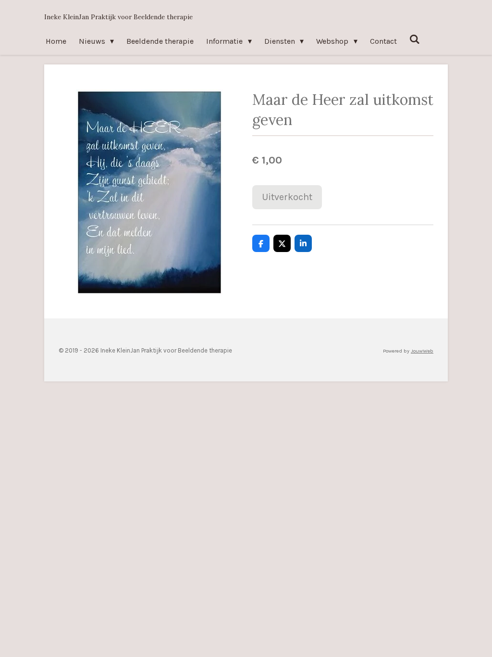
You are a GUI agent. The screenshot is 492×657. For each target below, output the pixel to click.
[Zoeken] (414, 39)
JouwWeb (422, 351)
